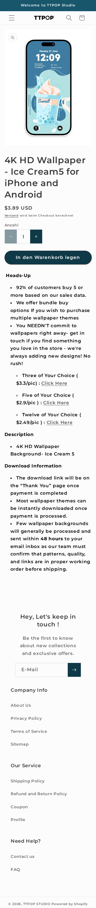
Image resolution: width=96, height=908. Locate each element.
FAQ (15, 869)
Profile (18, 819)
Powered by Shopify (69, 904)
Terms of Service (29, 731)
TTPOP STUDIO (36, 904)
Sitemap (20, 744)
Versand (12, 215)
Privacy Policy (26, 718)
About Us (21, 705)
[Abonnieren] (74, 670)
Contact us (23, 856)
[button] (11, 17)
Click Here (54, 383)
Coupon (19, 806)
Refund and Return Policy (39, 793)
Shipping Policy (28, 780)
